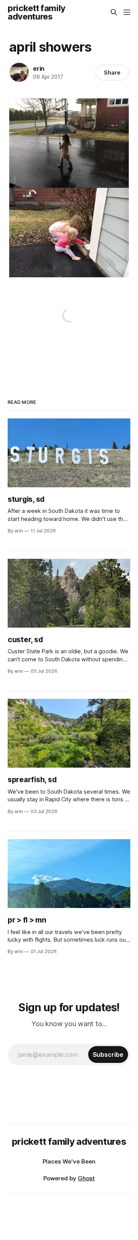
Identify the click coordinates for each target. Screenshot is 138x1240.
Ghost (86, 1178)
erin (38, 68)
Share (112, 72)
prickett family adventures (37, 12)
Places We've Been (69, 1161)
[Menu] (127, 12)
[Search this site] (114, 12)
